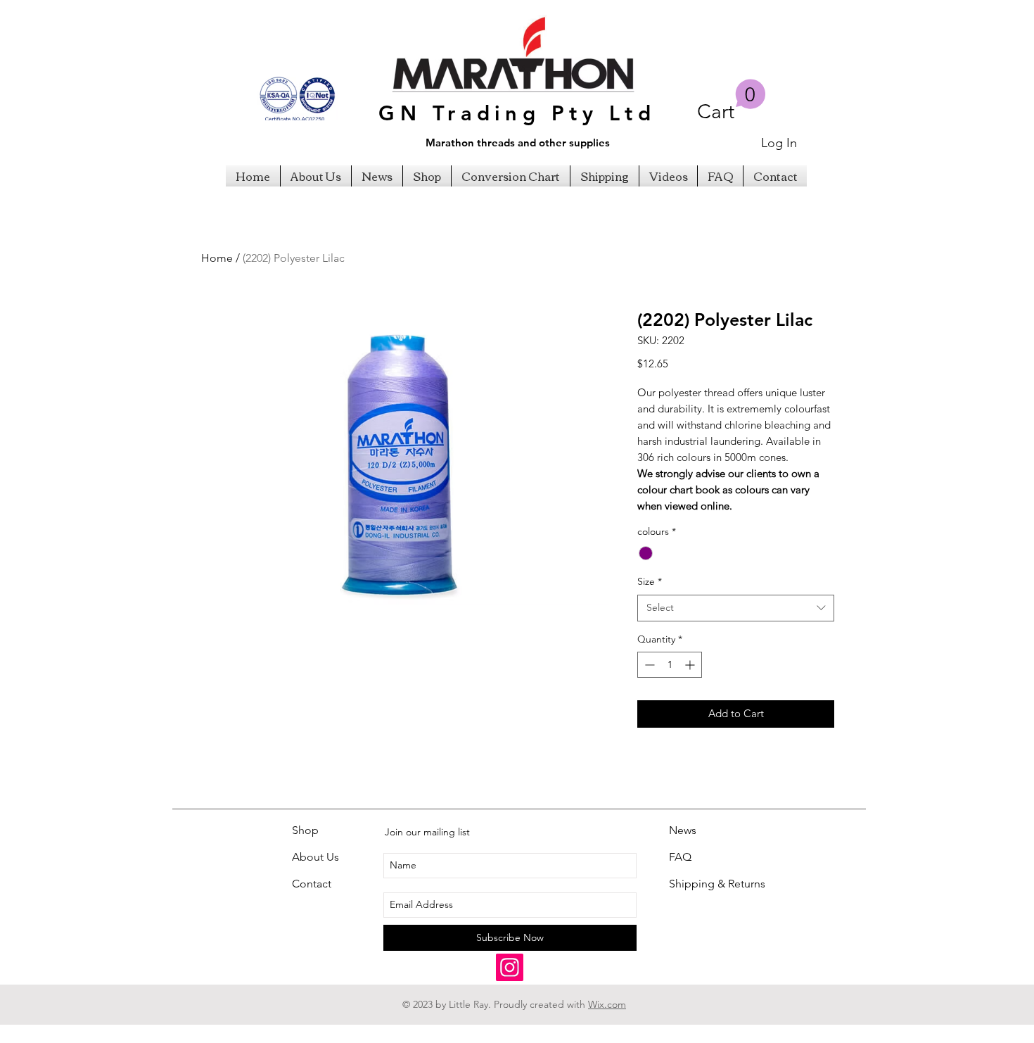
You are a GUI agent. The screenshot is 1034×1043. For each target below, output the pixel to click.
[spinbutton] (669, 664)
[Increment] (691, 664)
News (682, 830)
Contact (311, 883)
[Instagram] (509, 967)
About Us (315, 857)
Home (217, 258)
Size (649, 581)
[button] (731, 101)
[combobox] (735, 608)
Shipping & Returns (717, 883)
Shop (305, 830)
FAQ (680, 857)
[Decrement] (648, 664)
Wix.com (607, 1004)
